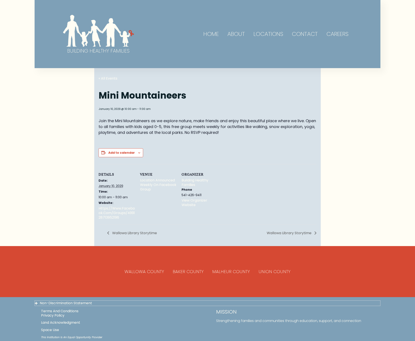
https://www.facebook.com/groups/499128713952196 (117, 213)
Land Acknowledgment (60, 322)
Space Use (50, 329)
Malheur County (231, 272)
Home (211, 34)
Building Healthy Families (195, 182)
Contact (305, 34)
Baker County (188, 272)
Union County (274, 272)
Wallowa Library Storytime (134, 233)
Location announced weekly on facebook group (158, 185)
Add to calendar (121, 152)
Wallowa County (144, 272)
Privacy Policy (52, 315)
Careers (337, 34)
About (236, 34)
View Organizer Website (194, 202)
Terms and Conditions (59, 311)
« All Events (108, 78)
